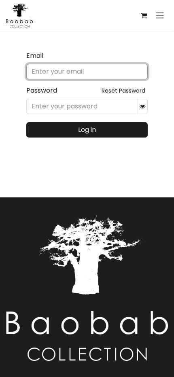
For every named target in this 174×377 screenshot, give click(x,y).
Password (41, 90)
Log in (87, 129)
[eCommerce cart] (144, 15)
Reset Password (123, 91)
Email (34, 55)
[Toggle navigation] (160, 15)
